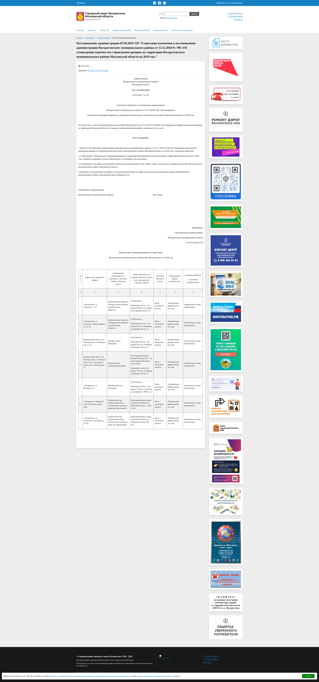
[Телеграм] (164, 3)
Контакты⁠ (238, 19)
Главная (80, 30)
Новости (92, 30)
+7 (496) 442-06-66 (235, 16)
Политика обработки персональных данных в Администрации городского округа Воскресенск (117, 672)
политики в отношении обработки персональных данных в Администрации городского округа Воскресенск (89, 676)
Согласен (308, 676)
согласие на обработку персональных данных (154, 676)
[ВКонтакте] (155, 3)
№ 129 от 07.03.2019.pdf (98, 70)
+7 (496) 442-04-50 (235, 13)
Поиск (194, 14)
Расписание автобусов (182, 30)
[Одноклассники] (159, 3)
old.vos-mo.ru (171, 18)
